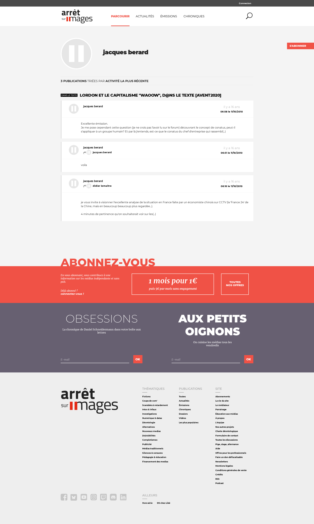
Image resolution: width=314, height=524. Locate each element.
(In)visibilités (148, 435)
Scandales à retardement (155, 405)
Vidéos (182, 418)
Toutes (182, 396)
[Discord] (113, 499)
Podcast (219, 483)
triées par (104, 81)
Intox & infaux (149, 409)
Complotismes (149, 440)
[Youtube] (84, 499)
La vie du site (222, 401)
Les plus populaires (188, 422)
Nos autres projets (224, 427)
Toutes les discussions (226, 440)
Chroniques (193, 16)
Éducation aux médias (226, 414)
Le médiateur (222, 405)
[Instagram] (94, 499)
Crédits (219, 474)
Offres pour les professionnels (230, 453)
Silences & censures (152, 453)
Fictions (146, 396)
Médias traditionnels (152, 448)
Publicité (147, 444)
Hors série (147, 503)
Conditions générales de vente (231, 470)
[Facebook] (64, 499)
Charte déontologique (226, 431)
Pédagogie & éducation (154, 457)
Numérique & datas (152, 418)
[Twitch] (103, 499)
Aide (217, 448)
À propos (219, 418)
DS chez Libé (163, 503)
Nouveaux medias (151, 431)
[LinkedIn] (123, 499)
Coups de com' (149, 401)
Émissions (168, 16)
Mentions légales (224, 466)
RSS (217, 479)
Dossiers (183, 414)
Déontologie (148, 422)
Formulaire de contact (226, 435)
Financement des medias (155, 461)
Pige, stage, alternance (227, 444)
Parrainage (221, 409)
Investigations (149, 414)
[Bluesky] (74, 499)
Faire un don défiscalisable (229, 457)
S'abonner (298, 45)
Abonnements (222, 396)
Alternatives (148, 427)
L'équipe (219, 422)
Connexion (245, 3)
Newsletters (221, 461)
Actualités (145, 16)
